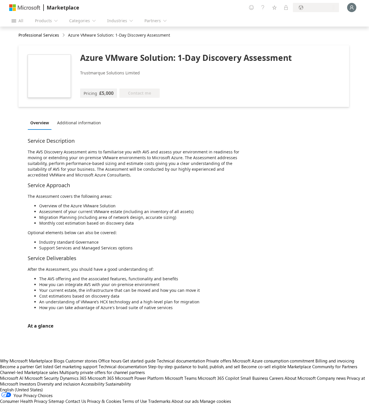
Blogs (59, 361)
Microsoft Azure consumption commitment (273, 361)
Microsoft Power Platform (139, 378)
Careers (276, 378)
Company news (331, 378)
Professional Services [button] (38, 35)
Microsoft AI (11, 378)
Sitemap (56, 401)
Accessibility (92, 384)
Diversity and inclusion (58, 384)
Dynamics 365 (73, 378)
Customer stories (81, 361)
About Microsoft (300, 378)
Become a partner (17, 366)
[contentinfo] (64, 35)
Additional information (79, 122)
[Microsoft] (24, 7)
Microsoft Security (42, 378)
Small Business (254, 378)
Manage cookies (215, 401)
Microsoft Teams (181, 378)
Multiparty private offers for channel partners (102, 372)
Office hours (109, 361)
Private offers (218, 361)
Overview (39, 122)
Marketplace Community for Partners (322, 366)
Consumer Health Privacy (23, 401)
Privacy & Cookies (104, 401)
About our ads (185, 401)
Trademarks (159, 401)
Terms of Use (134, 401)
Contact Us (75, 401)
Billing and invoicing (334, 361)
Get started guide (139, 361)
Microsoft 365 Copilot (218, 378)
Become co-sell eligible (263, 366)
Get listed (44, 366)
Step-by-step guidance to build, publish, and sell (194, 366)
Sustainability (118, 384)
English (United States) (21, 389)
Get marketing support (75, 366)
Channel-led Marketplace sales (29, 372)
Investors (27, 384)
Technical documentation (181, 361)
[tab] (41, 122)
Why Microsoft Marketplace (26, 361)
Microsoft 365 (101, 378)
